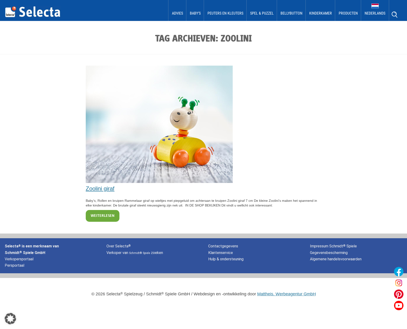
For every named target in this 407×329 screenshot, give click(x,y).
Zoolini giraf (100, 188)
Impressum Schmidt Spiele (334, 246)
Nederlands (375, 13)
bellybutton (291, 13)
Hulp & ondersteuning (226, 259)
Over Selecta (118, 246)
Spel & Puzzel (262, 13)
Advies (177, 13)
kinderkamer (320, 13)
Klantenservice (220, 252)
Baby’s (195, 13)
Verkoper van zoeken (134, 252)
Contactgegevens (223, 246)
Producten (348, 13)
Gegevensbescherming (329, 252)
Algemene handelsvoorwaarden (336, 259)
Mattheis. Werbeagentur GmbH (286, 294)
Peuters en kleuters (225, 13)
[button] (10, 318)
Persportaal (14, 265)
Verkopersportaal (19, 259)
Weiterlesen (102, 216)
